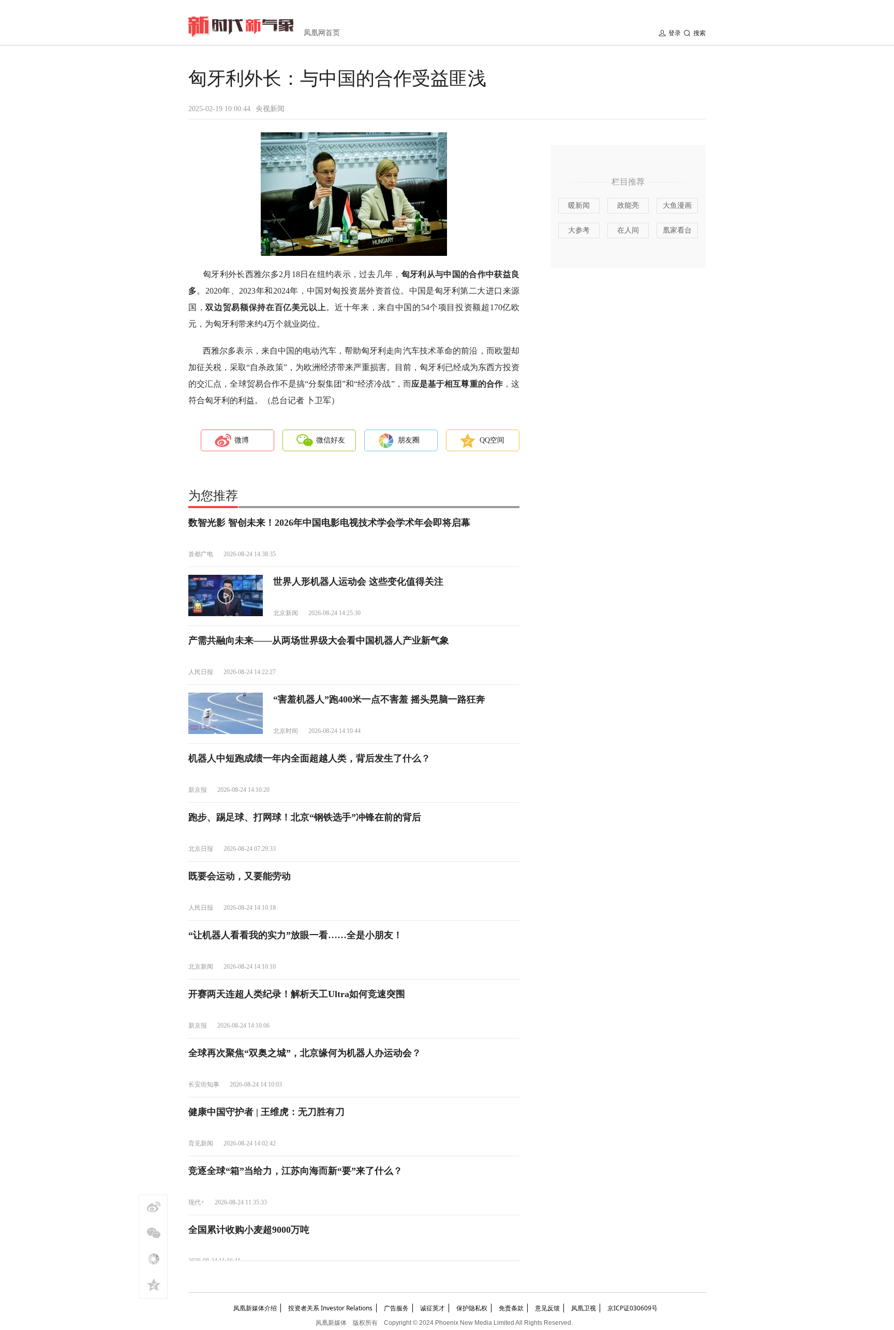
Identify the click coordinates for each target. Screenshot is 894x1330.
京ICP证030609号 (632, 1308)
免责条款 (511, 1308)
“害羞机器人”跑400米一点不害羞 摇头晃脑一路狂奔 (379, 699)
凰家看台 (677, 230)
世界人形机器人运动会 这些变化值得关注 (358, 581)
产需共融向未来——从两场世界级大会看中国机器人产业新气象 (318, 640)
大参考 (579, 230)
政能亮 (628, 205)
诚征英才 (432, 1308)
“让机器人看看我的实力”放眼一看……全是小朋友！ (295, 935)
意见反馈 (547, 1308)
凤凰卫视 (583, 1308)
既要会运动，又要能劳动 (239, 876)
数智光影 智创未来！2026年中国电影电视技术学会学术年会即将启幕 (329, 522)
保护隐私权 (471, 1308)
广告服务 (396, 1308)
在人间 (628, 230)
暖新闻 (579, 205)
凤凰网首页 (322, 33)
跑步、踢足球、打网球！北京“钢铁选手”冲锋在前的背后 (304, 817)
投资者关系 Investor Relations (330, 1308)
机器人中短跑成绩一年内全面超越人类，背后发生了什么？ (309, 758)
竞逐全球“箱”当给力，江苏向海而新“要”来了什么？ (295, 1171)
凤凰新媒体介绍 (255, 1308)
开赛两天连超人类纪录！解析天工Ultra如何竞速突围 (296, 994)
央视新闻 (270, 109)
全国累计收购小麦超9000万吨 (248, 1230)
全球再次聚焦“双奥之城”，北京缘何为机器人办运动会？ (304, 1053)
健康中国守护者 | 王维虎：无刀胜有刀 (266, 1112)
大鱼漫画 (677, 205)
